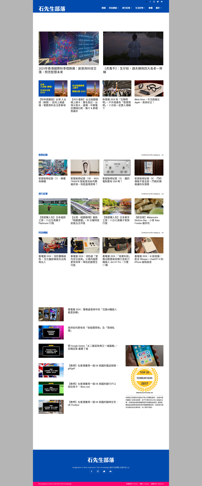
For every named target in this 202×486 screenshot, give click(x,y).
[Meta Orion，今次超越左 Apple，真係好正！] (149, 88)
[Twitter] (158, 1)
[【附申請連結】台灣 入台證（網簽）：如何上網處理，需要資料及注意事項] (53, 88)
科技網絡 (113, 8)
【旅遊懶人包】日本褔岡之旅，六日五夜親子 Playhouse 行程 (52, 220)
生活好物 (139, 8)
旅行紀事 (126, 8)
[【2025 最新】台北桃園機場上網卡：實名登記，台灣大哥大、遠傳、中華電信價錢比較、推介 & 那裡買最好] (85, 88)
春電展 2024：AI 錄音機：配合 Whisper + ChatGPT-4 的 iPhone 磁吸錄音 (149, 259)
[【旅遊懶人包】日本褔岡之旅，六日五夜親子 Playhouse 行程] (53, 206)
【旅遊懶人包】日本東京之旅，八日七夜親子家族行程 (116, 220)
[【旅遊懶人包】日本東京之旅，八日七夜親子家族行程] (117, 206)
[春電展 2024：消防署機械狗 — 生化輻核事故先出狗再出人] (53, 245)
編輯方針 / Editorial (157, 484)
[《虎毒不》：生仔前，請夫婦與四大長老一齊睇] (133, 48)
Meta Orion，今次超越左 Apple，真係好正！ (147, 101)
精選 (104, 8)
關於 (158, 8)
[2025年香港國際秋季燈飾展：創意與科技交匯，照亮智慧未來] (69, 48)
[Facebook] (150, 1)
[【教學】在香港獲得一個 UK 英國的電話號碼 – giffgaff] (51, 370)
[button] (146, 1)
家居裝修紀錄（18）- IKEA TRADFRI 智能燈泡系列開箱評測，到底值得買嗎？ (85, 181)
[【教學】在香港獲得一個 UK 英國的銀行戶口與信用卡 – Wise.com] (51, 389)
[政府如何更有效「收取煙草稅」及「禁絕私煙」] (51, 332)
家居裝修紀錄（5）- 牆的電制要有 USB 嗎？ (116, 180)
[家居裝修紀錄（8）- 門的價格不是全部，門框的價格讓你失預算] (149, 167)
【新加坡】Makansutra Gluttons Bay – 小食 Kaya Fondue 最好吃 (147, 220)
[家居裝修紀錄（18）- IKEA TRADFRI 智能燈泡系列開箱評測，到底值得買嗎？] (85, 167)
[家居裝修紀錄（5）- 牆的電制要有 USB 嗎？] (117, 167)
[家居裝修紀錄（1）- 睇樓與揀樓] (53, 167)
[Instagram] (154, 1)
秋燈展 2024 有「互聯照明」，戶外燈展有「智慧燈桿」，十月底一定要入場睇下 (117, 104)
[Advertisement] (101, 20)
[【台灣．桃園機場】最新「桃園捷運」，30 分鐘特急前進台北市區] (85, 206)
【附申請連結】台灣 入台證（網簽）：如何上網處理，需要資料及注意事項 (52, 102)
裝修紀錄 (43, 155)
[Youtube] (161, 1)
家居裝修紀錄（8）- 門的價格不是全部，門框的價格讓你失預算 (148, 181)
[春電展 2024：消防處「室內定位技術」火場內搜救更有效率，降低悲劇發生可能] (85, 245)
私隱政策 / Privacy (132, 484)
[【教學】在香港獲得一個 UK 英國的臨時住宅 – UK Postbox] (51, 407)
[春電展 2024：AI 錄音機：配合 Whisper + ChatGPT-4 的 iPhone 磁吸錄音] (149, 245)
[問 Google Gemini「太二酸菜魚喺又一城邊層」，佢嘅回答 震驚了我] (51, 351)
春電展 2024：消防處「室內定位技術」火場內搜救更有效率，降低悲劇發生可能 (84, 261)
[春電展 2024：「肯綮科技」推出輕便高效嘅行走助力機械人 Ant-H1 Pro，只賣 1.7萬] (117, 245)
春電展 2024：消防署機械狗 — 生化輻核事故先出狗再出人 (52, 259)
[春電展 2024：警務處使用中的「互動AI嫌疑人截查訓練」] (51, 314)
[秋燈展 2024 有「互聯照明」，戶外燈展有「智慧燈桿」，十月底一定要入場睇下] (117, 88)
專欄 (151, 8)
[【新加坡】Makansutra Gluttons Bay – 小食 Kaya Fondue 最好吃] (149, 206)
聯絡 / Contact (144, 484)
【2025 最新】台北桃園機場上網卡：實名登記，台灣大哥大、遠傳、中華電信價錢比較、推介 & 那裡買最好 (84, 105)
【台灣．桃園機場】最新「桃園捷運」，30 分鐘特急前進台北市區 (85, 220)
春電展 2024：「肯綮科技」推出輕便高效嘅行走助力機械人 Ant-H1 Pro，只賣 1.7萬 (117, 261)
